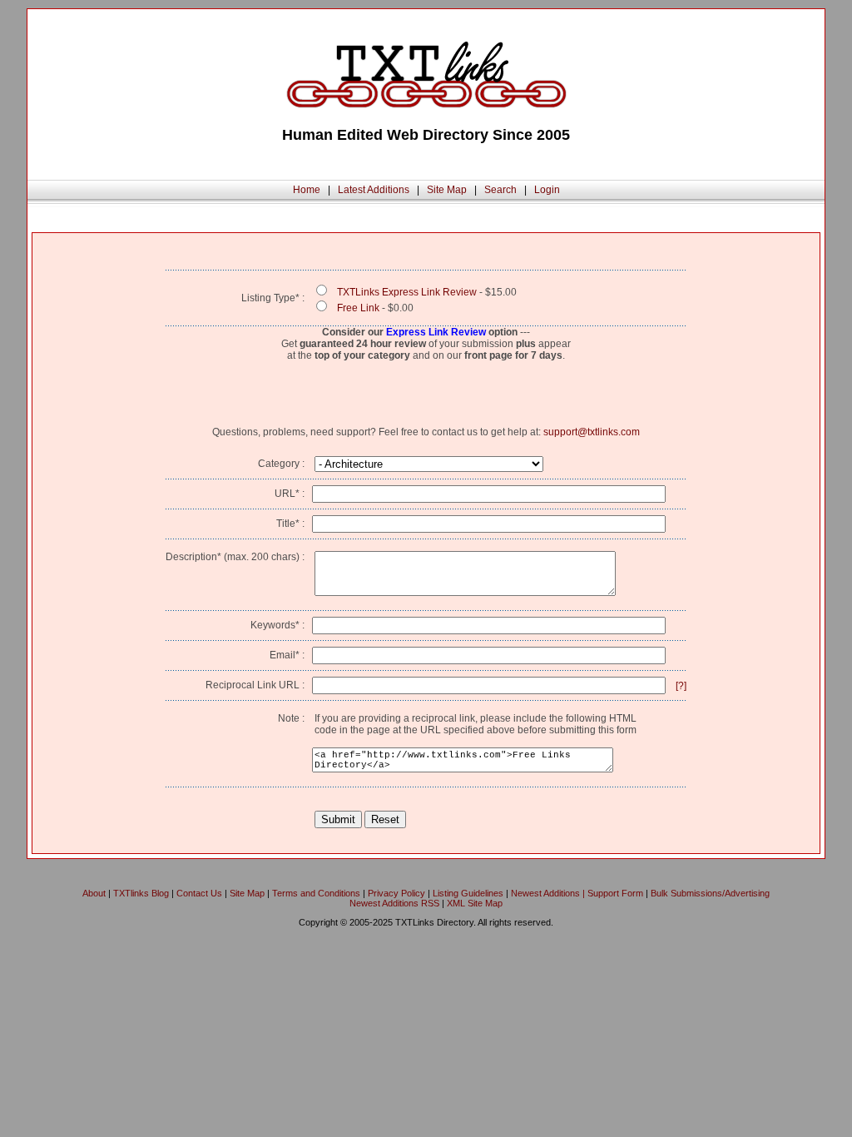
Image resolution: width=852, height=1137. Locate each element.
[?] (681, 686)
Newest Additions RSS (394, 903)
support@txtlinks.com (591, 432)
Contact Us (199, 893)
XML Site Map (475, 903)
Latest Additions (373, 190)
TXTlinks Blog (141, 893)
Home (306, 190)
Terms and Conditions (316, 893)
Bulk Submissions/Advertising (710, 893)
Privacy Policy (396, 893)
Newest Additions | (549, 893)
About (94, 893)
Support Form (615, 893)
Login (547, 190)
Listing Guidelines (468, 893)
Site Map (447, 190)
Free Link (358, 308)
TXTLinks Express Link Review (407, 292)
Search (500, 190)
